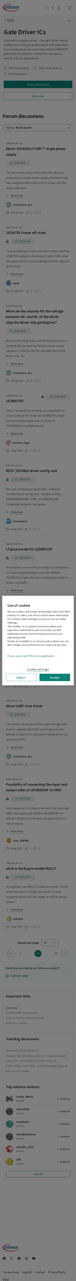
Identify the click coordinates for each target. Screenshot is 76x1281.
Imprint (50, 656)
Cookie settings (38, 669)
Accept (55, 677)
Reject (21, 677)
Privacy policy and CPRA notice (24, 656)
